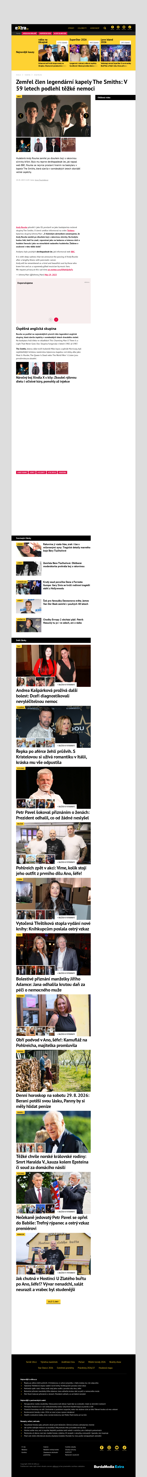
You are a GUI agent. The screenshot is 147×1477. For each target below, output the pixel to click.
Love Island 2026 (60, 33)
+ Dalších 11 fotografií (66, 1272)
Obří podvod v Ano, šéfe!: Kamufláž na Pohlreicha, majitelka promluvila (51, 1042)
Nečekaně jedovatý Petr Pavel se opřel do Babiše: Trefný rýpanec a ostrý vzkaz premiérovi (52, 1222)
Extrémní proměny (65, 1367)
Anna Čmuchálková (41, 180)
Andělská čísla (68, 1362)
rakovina (63, 472)
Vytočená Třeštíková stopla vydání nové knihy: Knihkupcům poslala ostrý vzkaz (53, 926)
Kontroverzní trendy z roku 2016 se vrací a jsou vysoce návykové (49, 1412)
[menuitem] (71, 28)
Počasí (81, 1362)
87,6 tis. (124, 29)
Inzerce (45, 1447)
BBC (73, 251)
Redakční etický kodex (51, 1450)
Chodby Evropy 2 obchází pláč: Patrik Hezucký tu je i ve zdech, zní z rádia (63, 621)
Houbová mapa (105, 1367)
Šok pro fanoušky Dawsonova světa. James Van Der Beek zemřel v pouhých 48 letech (66, 602)
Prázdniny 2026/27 (86, 1367)
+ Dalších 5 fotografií (66, 917)
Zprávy (71, 28)
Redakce (24, 1450)
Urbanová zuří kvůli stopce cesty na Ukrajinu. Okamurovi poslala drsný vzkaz (52, 64)
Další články (53, 1301)
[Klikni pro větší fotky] (53, 115)
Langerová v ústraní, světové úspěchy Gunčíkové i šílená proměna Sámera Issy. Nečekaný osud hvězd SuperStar (84, 65)
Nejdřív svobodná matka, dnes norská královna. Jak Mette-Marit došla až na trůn (55, 1415)
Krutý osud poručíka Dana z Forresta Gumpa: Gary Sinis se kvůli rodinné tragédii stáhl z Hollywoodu (66, 585)
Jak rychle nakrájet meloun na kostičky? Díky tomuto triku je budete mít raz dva (55, 1427)
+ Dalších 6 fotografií (66, 684)
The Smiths (52, 472)
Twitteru (70, 230)
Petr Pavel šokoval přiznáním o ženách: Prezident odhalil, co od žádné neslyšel (52, 815)
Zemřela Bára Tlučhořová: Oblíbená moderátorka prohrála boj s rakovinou (64, 564)
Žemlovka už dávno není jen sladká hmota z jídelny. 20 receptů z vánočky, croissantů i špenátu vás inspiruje (66, 1433)
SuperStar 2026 (46, 33)
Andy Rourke (21, 227)
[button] (105, 28)
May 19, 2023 (51, 274)
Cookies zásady (70, 1447)
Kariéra (24, 1452)
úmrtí (33, 472)
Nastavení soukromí (72, 1455)
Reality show (115, 1362)
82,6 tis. (130, 29)
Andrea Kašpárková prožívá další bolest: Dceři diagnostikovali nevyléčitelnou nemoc (46, 695)
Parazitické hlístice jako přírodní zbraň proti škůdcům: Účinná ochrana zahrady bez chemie (59, 1425)
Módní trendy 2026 (97, 1362)
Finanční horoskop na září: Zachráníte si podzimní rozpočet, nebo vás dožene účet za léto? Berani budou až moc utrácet (71, 1409)
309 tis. (112, 29)
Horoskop (94, 28)
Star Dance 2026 (45, 1367)
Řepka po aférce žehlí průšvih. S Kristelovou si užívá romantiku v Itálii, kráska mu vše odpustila (51, 756)
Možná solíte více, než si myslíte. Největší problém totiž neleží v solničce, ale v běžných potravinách (63, 1430)
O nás (24, 1447)
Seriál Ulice (31, 1362)
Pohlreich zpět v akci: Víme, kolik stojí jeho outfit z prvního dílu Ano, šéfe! (51, 870)
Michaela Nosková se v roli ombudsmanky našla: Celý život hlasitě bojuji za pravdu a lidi (58, 1406)
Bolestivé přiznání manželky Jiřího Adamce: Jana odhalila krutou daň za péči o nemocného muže (50, 984)
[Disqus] (53, 506)
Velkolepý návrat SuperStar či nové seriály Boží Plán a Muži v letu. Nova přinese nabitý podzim (116, 65)
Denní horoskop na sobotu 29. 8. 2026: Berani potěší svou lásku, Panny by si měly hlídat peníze (52, 1100)
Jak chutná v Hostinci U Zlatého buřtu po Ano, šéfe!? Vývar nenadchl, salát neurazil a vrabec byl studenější (51, 1283)
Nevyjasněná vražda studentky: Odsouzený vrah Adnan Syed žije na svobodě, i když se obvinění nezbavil (65, 1404)
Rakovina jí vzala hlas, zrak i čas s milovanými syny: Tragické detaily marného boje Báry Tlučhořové (66, 547)
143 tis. (118, 29)
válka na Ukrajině (30, 33)
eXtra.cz (55, 1466)
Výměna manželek (49, 1362)
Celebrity (82, 28)
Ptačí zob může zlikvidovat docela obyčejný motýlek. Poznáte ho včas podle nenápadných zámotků (62, 1436)
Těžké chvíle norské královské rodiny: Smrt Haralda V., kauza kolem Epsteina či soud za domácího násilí (52, 1161)
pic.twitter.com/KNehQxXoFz (60, 269)
